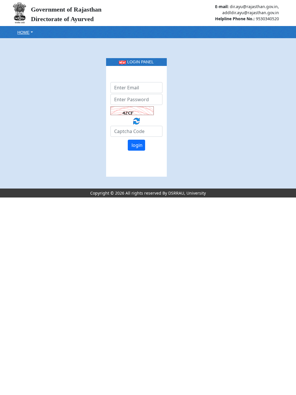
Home (23, 32)
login (137, 145)
